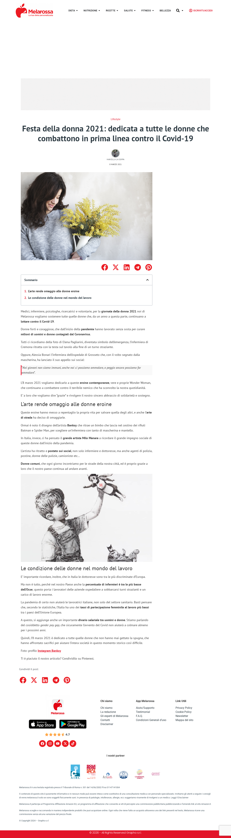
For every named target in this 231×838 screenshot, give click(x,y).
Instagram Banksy (49, 651)
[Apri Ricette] (117, 10)
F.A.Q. (139, 716)
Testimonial (143, 712)
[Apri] (182, 10)
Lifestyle (115, 119)
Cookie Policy (184, 712)
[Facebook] (42, 743)
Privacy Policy (184, 707)
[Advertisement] (115, 46)
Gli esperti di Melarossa (114, 716)
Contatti (105, 720)
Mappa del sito (184, 720)
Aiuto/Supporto (145, 707)
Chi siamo (106, 707)
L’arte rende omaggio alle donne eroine (53, 291)
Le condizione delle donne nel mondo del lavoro (59, 298)
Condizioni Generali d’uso (151, 720)
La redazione (108, 712)
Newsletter (182, 716)
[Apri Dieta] (77, 10)
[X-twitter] (65, 743)
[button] (104, 267)
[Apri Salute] (135, 10)
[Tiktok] (73, 743)
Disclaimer (106, 724)
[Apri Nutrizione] (99, 10)
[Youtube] (57, 743)
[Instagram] (50, 743)
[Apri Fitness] (153, 10)
